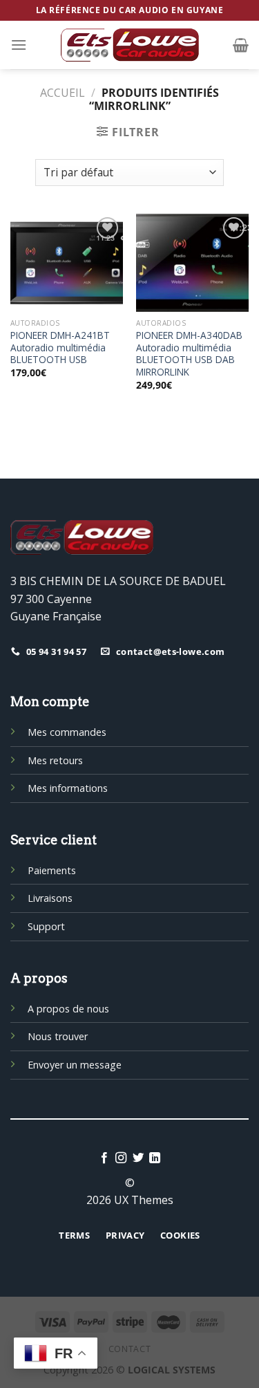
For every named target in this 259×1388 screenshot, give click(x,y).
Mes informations (68, 788)
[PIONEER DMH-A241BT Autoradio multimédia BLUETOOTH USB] (66, 263)
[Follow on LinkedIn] (154, 1158)
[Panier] (241, 45)
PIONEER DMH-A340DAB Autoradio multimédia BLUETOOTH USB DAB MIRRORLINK (189, 353)
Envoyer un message (75, 1064)
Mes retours (55, 760)
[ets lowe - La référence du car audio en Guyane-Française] (130, 45)
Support (46, 926)
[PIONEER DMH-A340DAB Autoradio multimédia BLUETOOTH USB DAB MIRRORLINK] (192, 263)
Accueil (62, 92)
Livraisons (50, 898)
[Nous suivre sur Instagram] (120, 1158)
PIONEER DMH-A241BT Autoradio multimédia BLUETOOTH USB (60, 347)
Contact (129, 1349)
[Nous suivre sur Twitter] (138, 1158)
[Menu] (18, 45)
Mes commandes (67, 732)
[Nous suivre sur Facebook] (104, 1158)
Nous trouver (58, 1036)
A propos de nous (68, 1008)
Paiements (52, 870)
